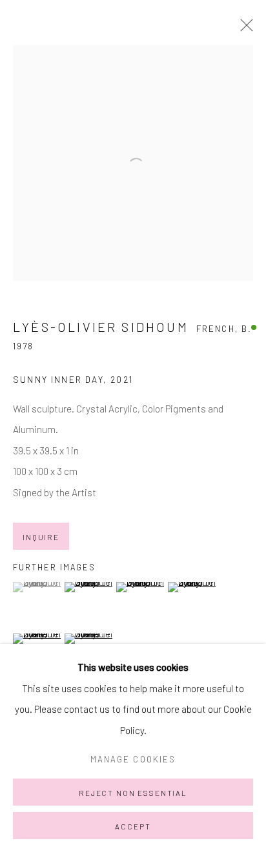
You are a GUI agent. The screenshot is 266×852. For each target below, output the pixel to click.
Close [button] (243, 29)
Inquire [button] (41, 536)
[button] (37, 587)
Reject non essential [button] (133, 792)
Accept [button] (132, 826)
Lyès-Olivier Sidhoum (101, 326)
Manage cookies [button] (133, 759)
